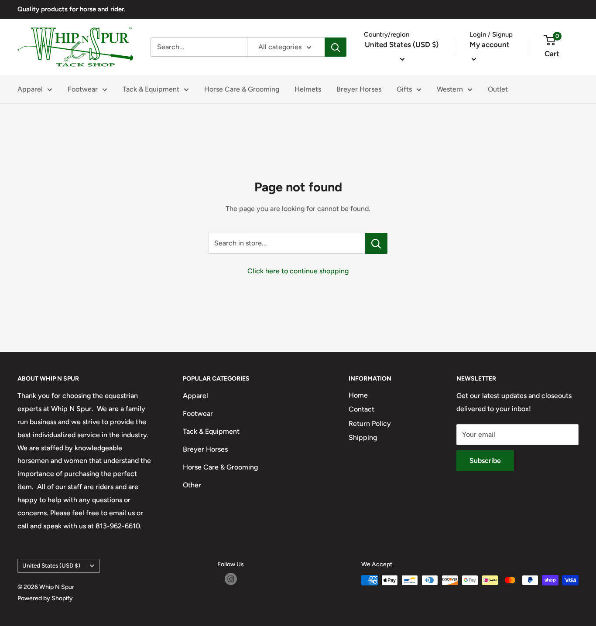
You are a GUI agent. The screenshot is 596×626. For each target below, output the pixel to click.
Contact (361, 409)
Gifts (404, 89)
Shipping (363, 437)
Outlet (498, 89)
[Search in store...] (376, 243)
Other (192, 485)
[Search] (335, 47)
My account (489, 44)
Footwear (83, 89)
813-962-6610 (118, 526)
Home (358, 395)
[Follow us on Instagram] (231, 579)
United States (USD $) (51, 565)
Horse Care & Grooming (241, 89)
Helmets (308, 89)
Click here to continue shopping (298, 271)
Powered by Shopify (45, 598)
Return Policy (370, 423)
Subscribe (485, 460)
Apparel (30, 89)
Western (450, 89)
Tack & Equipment (151, 89)
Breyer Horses (358, 89)
